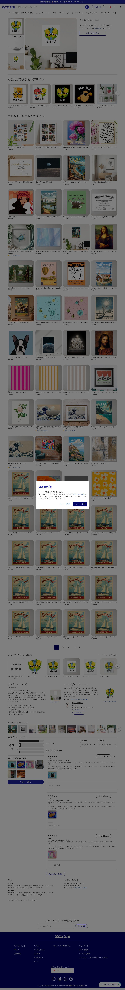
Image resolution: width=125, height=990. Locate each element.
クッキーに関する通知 (78, 494)
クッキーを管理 (64, 504)
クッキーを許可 (79, 504)
